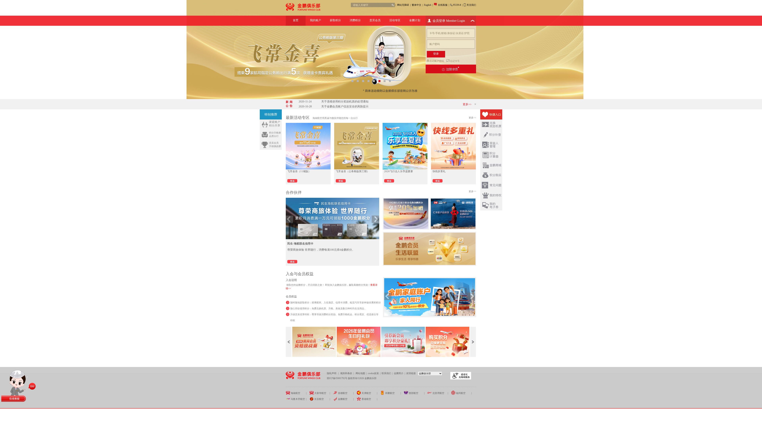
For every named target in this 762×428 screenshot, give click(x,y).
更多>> (467, 104)
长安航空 (319, 399)
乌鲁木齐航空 (297, 399)
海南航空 (295, 393)
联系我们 (386, 373)
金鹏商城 (491, 165)
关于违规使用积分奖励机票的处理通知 (333, 101)
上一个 (289, 219)
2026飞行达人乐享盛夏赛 (398, 171)
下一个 (375, 219)
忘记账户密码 (437, 61)
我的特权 (491, 195)
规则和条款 (346, 373)
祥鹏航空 (390, 393)
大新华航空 (320, 393)
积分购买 (491, 175)
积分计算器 (491, 155)
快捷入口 (491, 114)
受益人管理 (491, 145)
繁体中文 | (417, 5)
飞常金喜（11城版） (299, 171)
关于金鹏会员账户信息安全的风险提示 (333, 106)
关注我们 (471, 5)
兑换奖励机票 (491, 124)
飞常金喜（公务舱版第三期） (352, 171)
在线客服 (443, 5)
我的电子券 (491, 205)
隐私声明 (332, 373)
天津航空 (366, 393)
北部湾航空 (438, 393)
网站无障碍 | (404, 5)
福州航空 (460, 393)
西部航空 (413, 393)
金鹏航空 (342, 399)
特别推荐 (271, 114)
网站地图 (360, 373)
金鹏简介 (399, 373)
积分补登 (491, 135)
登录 (436, 53)
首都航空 (342, 393)
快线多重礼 (439, 171)
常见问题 (491, 185)
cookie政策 (373, 373)
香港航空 (366, 399)
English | (428, 5)
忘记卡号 (455, 61)
